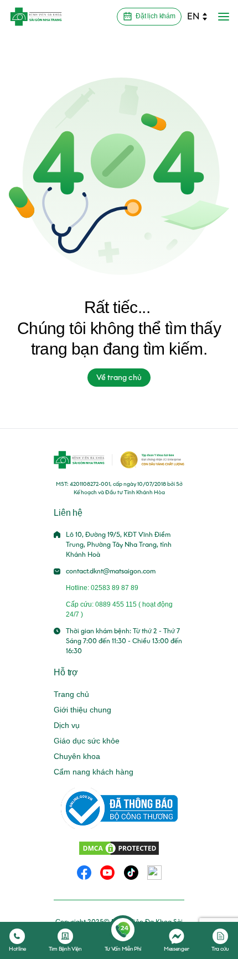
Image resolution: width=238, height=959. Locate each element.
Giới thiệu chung (82, 709)
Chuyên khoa (77, 756)
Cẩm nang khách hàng (93, 771)
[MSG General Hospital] (36, 16)
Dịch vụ (67, 725)
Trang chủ (71, 694)
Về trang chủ (119, 377)
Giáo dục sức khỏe (87, 740)
